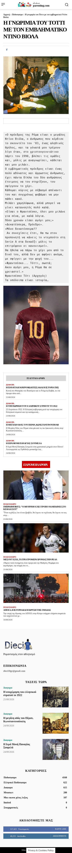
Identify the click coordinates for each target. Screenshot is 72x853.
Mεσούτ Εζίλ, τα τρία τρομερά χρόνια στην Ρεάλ (30, 559)
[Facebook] (6, 49)
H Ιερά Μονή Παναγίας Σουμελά (24, 443)
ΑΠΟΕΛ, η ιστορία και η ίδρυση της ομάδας (27, 610)
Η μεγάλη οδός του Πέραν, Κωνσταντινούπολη (32, 424)
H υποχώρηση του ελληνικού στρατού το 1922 (31, 406)
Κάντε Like (60, 829)
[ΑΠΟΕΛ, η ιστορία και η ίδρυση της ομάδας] (36, 588)
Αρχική (6, 14)
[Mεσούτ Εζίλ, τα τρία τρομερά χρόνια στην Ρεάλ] (36, 538)
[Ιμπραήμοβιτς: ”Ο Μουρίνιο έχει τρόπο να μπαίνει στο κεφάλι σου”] (36, 485)
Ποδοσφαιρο (17, 14)
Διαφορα (10, 385)
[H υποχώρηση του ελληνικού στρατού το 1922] (56, 697)
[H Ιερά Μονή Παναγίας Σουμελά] (56, 749)
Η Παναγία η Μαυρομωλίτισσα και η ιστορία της (32, 387)
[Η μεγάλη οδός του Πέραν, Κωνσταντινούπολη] (56, 723)
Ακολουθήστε (59, 836)
